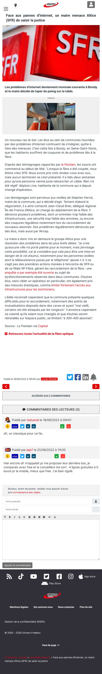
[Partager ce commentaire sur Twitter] (22, 426)
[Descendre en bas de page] (28, 426)
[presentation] (5, 517)
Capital (43, 326)
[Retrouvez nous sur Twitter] (47, 576)
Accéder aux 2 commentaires (51, 395)
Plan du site (86, 607)
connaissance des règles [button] (26, 492)
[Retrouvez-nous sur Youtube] (34, 576)
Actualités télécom (39, 657)
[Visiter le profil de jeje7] (8, 449)
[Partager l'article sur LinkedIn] (86, 379)
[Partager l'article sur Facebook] (78, 379)
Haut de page (49, 645)
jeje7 (30, 450)
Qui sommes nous (43, 607)
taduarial (33, 420)
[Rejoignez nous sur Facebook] (59, 576)
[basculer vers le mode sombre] (15, 5)
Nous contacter (66, 607)
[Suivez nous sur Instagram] (71, 576)
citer (14, 426)
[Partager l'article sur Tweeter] (71, 379)
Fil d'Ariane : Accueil (16, 657)
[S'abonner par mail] (93, 379)
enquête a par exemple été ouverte (29, 272)
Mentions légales (19, 607)
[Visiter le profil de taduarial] (8, 419)
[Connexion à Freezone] (91, 4)
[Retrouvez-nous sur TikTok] (21, 576)
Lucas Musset (49, 379)
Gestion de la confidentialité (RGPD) (25, 621)
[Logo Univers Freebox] (51, 5)
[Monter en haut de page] (34, 426)
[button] (5, 517)
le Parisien (68, 164)
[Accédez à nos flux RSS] (10, 576)
